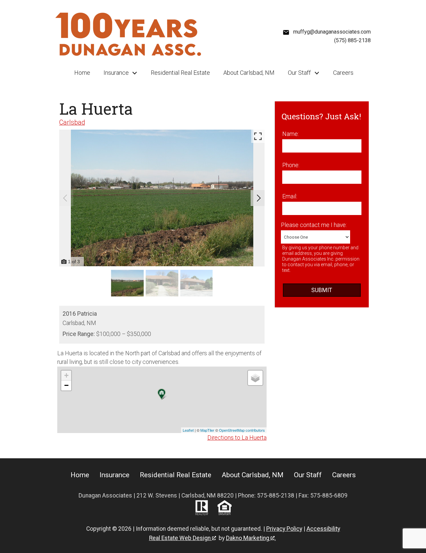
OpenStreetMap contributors (242, 430)
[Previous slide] (65, 198)
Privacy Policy (284, 528)
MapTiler (207, 430)
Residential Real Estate (180, 73)
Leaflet (188, 430)
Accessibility (323, 528)
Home (82, 73)
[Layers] (255, 378)
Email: (289, 196)
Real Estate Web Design (180, 538)
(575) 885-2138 (352, 40)
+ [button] (66, 375)
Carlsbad (72, 122)
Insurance (114, 475)
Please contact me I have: (314, 225)
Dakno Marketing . (251, 538)
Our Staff (308, 475)
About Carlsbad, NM (249, 73)
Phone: (291, 165)
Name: (290, 134)
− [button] (66, 385)
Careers (343, 73)
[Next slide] (259, 198)
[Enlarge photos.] (258, 136)
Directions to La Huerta (237, 437)
